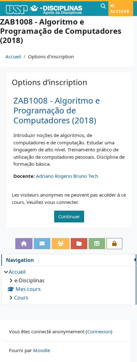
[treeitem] (68, 284)
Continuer (69, 216)
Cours (21, 297)
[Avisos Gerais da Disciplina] (42, 243)
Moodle (41, 350)
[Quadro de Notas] (97, 243)
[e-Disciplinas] (49, 9)
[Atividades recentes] (79, 243)
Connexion (99, 331)
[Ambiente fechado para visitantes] (114, 243)
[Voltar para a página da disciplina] (23, 243)
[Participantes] (60, 243)
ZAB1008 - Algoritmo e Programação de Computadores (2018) (56, 110)
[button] (103, 8)
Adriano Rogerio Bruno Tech (67, 176)
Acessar (119, 11)
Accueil (13, 56)
